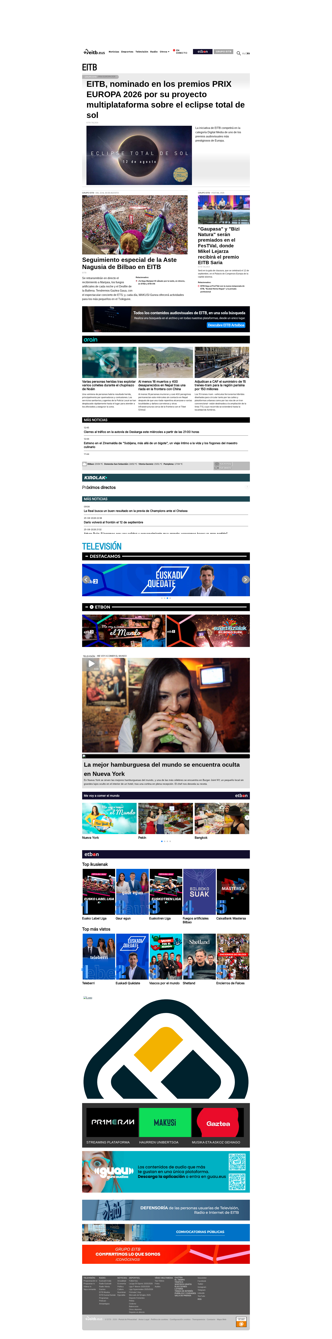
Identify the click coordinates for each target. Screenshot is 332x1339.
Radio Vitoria (104, 1286)
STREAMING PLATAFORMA (108, 1142)
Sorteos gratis (183, 1284)
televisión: (89, 1278)
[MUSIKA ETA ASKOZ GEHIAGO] (218, 1122)
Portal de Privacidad (128, 1319)
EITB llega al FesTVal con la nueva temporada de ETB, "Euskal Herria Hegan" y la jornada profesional (222, 289)
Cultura (120, 1289)
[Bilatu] (239, 53)
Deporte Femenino (137, 1298)
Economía (121, 1284)
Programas (103, 1298)
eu (243, 53)
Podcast (102, 1301)
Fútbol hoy (133, 1281)
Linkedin (201, 1293)
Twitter (200, 1284)
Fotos (157, 1284)
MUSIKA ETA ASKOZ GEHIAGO (216, 1142)
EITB (89, 67)
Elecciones (181, 1286)
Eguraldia (121, 1295)
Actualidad (121, 1281)
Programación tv (90, 1281)
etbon (102, 607)
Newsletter (202, 1278)
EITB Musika (104, 1292)
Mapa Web (221, 1319)
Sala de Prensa (183, 1295)
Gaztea (102, 1289)
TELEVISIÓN (102, 546)
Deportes (127, 51)
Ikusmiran (121, 1292)
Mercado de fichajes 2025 (140, 1295)
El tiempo (180, 1280)
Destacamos (105, 556)
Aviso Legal (144, 1319)
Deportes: (134, 1278)
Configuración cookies (180, 1319)
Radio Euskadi (105, 1284)
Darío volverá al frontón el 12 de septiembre (113, 522)
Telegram (201, 1290)
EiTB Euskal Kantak (107, 1295)
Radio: (102, 1278)
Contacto (211, 1319)
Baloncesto (133, 1306)
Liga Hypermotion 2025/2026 (141, 1289)
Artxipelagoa (104, 1304)
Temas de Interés (184, 1291)
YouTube (201, 1296)
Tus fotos (225, 464)
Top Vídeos (159, 1281)
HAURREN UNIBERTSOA (158, 1142)
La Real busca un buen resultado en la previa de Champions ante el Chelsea (135, 511)
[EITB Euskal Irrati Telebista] (94, 51)
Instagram (202, 1287)
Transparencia (198, 1319)
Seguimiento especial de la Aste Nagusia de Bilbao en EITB (129, 263)
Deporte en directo (137, 1312)
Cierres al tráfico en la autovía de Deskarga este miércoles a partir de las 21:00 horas (141, 432)
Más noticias (95, 420)
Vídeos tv (87, 1286)
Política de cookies (159, 1319)
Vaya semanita (90, 1289)
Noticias (114, 51)
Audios (157, 1286)
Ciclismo (132, 1304)
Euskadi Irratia (105, 1281)
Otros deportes (135, 1309)
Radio (154, 51)
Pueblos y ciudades (185, 1293)
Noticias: (122, 1278)
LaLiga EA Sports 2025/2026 (141, 1284)
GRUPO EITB (223, 51)
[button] (162, 598)
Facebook (202, 1281)
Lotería (179, 1289)
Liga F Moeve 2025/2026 (139, 1286)
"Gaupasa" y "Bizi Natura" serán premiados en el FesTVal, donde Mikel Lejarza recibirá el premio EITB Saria (219, 245)
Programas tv (89, 1284)
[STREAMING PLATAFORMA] (112, 1122)
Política (120, 1286)
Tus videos (225, 468)
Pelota (131, 1301)
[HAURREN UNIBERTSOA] (165, 1122)
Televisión (141, 51)
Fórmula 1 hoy (135, 1292)
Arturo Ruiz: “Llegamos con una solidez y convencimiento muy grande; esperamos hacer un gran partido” (155, 533)
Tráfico (179, 1282)
